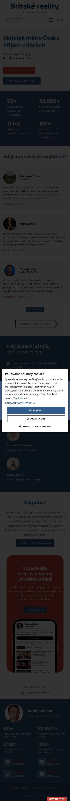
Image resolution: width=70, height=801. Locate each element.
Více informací (21, 398)
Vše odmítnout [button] (36, 418)
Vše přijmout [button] (36, 410)
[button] (35, 403)
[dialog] (35, 400)
